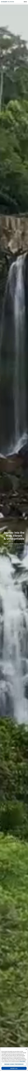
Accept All (14, 1068)
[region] (14, 1059)
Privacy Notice (22, 1061)
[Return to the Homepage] (7, 1)
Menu (25, 1)
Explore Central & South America (14, 543)
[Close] (26, 1049)
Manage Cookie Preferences (14, 1064)
